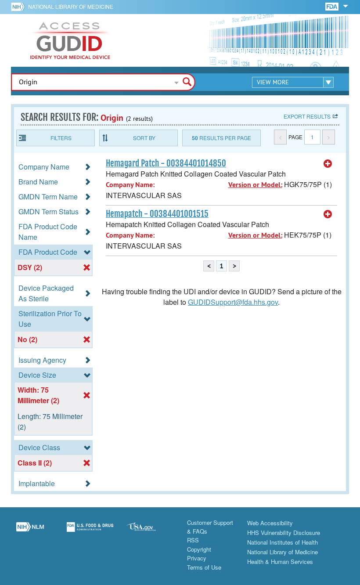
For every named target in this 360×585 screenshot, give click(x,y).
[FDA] (332, 6)
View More (273, 82)
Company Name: (130, 184)
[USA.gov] (149, 532)
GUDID (70, 40)
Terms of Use (204, 567)
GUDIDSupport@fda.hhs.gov (233, 302)
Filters (61, 137)
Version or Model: (255, 184)
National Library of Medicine (70, 6)
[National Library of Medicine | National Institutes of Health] (30, 532)
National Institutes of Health (282, 542)
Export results (307, 116)
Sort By (144, 137)
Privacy (196, 558)
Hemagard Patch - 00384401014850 (166, 163)
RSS (193, 540)
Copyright (199, 549)
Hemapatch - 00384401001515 (157, 214)
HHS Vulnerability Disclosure (283, 532)
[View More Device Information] (328, 163)
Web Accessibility (270, 523)
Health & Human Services (280, 561)
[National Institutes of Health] (19, 6)
